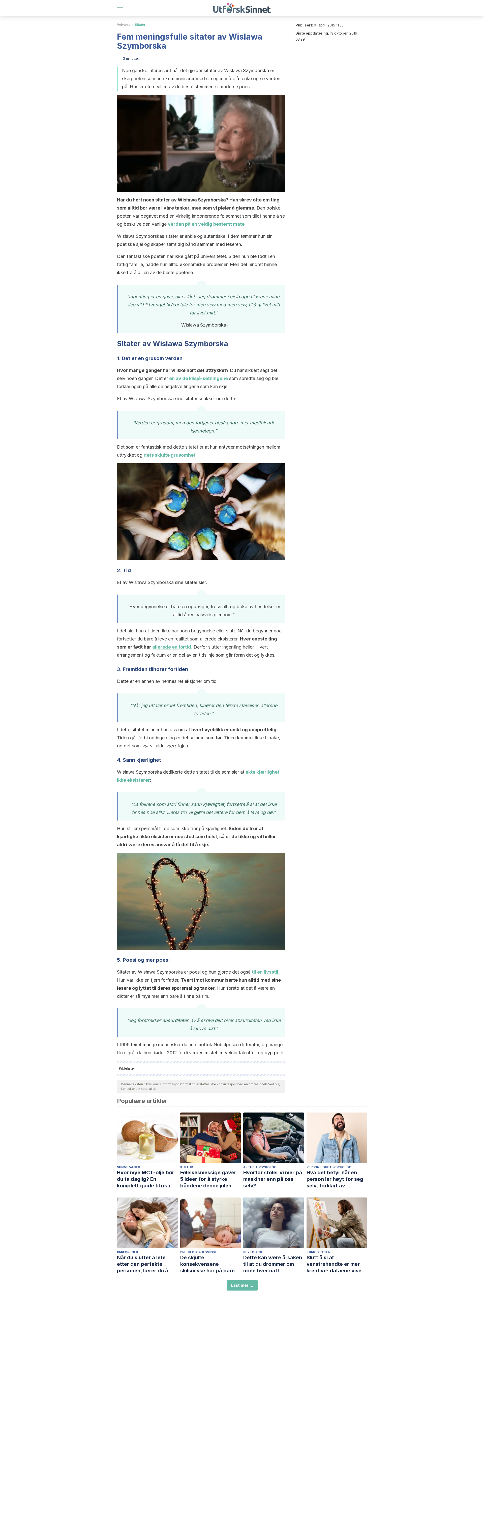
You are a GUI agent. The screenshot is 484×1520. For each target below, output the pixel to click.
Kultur (186, 1167)
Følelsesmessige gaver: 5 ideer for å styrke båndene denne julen (209, 1179)
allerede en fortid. (172, 647)
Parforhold (127, 1252)
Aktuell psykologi (260, 1167)
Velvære (123, 24)
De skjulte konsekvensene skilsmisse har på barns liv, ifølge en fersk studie (210, 1264)
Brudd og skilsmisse (198, 1252)
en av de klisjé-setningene (198, 378)
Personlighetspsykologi (329, 1167)
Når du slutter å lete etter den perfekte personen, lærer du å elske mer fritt (142, 1264)
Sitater (140, 24)
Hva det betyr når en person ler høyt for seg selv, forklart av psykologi (335, 1179)
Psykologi (252, 1252)
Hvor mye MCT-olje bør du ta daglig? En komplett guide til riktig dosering (145, 1179)
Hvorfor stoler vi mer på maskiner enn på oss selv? (272, 1179)
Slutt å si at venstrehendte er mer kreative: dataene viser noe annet (335, 1264)
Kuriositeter (318, 1252)
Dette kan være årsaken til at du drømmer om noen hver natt (272, 1264)
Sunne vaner (128, 1167)
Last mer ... (242, 1285)
